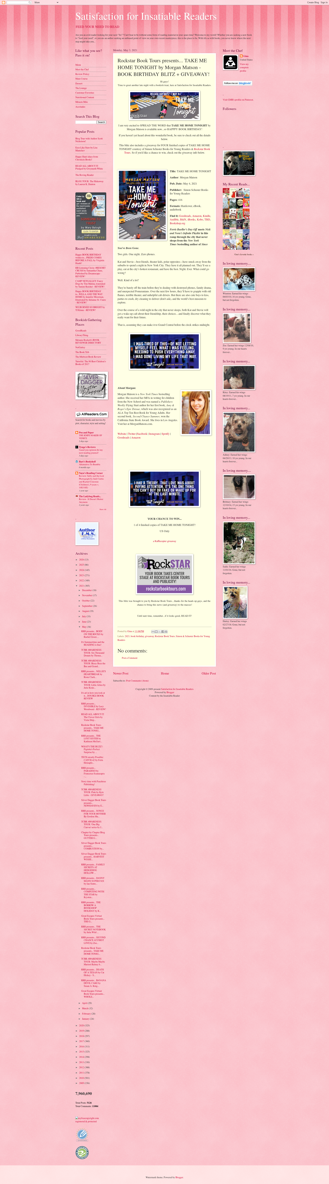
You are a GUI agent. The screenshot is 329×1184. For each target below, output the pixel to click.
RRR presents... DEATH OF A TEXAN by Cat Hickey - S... (92, 972)
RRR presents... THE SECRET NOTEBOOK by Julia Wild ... (93, 929)
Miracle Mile (81, 101)
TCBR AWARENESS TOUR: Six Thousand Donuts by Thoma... (92, 652)
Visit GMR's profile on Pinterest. (238, 99)
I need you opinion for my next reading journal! (91, 451)
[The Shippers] (247, 206)
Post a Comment (129, 657)
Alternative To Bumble (89, 464)
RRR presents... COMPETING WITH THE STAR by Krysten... (92, 893)
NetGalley (80, 347)
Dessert (78, 83)
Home (165, 673)
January (86, 1018)
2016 (81, 1046)
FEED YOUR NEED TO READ (97, 26)
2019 (81, 1030)
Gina (245, 56)
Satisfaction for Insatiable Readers (146, 16)
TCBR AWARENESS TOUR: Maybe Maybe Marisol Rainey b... (93, 961)
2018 (81, 1036)
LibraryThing (81, 335)
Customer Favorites (84, 92)
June (84, 621)
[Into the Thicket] (233, 226)
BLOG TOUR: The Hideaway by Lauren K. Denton (89, 183)
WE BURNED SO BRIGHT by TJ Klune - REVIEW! (90, 308)
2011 (81, 1072)
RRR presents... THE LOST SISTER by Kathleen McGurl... (91, 738)
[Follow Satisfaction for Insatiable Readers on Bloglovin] (237, 84)
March (85, 1008)
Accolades (80, 106)
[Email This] (153, 631)
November (87, 595)
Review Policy (82, 74)
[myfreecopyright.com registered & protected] (90, 1121)
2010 (81, 1078)
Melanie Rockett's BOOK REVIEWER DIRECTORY (88, 341)
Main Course (81, 78)
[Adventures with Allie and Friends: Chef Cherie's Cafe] (233, 238)
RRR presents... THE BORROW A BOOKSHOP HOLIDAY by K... (91, 906)
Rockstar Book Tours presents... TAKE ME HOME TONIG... (92, 727)
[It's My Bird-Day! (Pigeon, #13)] (240, 237)
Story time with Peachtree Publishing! (93, 783)
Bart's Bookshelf (87, 461)
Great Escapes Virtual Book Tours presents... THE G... (93, 918)
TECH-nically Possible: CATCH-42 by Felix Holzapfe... (92, 759)
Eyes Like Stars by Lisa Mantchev (86, 149)
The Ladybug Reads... (90, 496)
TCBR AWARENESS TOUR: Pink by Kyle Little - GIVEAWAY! (92, 792)
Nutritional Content (84, 97)
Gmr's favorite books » (244, 254)
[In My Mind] (233, 218)
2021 (127, 636)
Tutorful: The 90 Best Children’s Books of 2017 (90, 363)
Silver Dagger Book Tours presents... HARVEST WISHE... (93, 856)
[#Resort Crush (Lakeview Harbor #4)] (240, 195)
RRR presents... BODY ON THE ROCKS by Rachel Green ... (92, 634)
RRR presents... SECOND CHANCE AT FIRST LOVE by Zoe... (93, 940)
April (85, 1003)
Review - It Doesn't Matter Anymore (91, 500)
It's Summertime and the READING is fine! (92, 643)
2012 (81, 1067)
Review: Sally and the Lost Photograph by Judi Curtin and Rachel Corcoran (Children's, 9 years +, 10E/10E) (91, 481)
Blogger (170, 692)
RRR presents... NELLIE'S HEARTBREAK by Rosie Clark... (93, 674)
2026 (81, 559)
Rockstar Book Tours (165, 636)
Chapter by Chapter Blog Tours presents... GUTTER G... (93, 835)
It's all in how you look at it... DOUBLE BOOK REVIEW (93, 695)
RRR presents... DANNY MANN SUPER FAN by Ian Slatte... (93, 880)
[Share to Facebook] (162, 631)
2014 (81, 1056)
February (86, 1013)
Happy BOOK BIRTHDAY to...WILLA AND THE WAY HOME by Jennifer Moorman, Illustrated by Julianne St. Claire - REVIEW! (90, 297)
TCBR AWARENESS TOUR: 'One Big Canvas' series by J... (92, 824)
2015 (81, 1051)
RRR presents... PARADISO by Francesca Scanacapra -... (93, 772)
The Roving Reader (84, 174)
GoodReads (80, 330)
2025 (81, 564)
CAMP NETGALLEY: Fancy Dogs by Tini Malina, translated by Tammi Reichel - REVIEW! (90, 283)
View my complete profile (244, 67)
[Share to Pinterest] (166, 631)
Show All (103, 509)
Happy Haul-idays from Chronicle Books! (86, 158)
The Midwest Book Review (88, 356)
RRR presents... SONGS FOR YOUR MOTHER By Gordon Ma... (93, 813)
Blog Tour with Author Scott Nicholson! (89, 140)
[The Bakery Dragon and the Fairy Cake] (227, 249)
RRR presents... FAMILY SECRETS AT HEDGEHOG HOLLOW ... (93, 869)
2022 (81, 580)
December (87, 590)
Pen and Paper (86, 432)
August (85, 611)
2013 (81, 1062)
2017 (81, 1041)
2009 (81, 1083)
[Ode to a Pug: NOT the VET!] (227, 236)
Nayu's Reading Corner (91, 473)
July (84, 616)
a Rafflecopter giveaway (164, 541)
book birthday (137, 636)
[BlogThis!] (156, 631)
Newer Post (120, 673)
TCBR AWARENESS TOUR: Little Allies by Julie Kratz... (93, 684)
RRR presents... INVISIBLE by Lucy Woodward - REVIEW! (93, 706)
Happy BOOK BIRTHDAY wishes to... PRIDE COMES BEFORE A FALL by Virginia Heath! (89, 259)
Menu (78, 64)
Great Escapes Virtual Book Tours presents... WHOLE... (93, 993)
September (87, 605)
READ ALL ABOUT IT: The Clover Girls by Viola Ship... (92, 716)
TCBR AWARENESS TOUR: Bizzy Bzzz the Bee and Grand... (93, 663)
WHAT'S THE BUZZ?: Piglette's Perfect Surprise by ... (92, 749)
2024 (81, 570)
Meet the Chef (82, 69)
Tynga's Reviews (87, 447)
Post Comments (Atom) (137, 680)
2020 (81, 1025)
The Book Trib (82, 352)
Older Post (209, 673)
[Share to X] (159, 631)
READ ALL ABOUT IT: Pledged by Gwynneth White (89, 167)
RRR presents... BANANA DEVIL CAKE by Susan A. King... (93, 983)
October (86, 600)
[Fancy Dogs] (233, 197)
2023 (81, 575)
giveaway (149, 636)
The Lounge (81, 88)
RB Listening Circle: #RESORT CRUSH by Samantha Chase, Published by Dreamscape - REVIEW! (90, 272)
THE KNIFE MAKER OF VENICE (90, 437)
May (84, 626)
